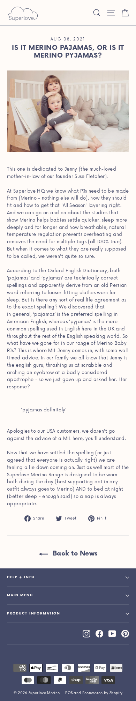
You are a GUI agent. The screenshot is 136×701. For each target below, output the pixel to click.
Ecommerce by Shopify (102, 693)
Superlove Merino (27, 475)
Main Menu (20, 595)
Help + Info (21, 577)
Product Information (33, 614)
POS (69, 693)
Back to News (74, 553)
